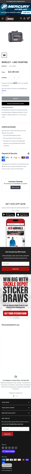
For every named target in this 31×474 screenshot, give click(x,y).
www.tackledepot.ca (7, 470)
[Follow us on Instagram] (13, 448)
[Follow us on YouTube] (16, 448)
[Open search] (21, 18)
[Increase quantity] (19, 77)
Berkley (4, 66)
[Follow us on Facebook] (3, 448)
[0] (28, 18)
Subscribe (15, 269)
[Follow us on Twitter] (6, 448)
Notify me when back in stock (15, 103)
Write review (15, 187)
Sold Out (15, 98)
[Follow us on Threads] (9, 448)
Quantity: (4, 77)
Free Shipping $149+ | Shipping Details (15, 1)
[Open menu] (2, 18)
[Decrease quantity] (10, 77)
